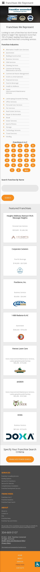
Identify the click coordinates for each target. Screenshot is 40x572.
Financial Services (12, 80)
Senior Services (11, 121)
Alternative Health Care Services (17, 50)
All (26, 170)
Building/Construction (13, 56)
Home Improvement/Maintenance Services (15, 91)
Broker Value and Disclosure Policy (13, 541)
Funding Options (6, 478)
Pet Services (10, 108)
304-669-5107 (10, 532)
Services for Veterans (8, 483)
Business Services (12, 59)
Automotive (10, 53)
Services (20, 562)
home (20, 555)
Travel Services (11, 133)
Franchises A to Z (6, 497)
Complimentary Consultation (10, 486)
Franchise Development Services (11, 488)
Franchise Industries (7, 500)
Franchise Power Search (20, 459)
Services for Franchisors (8, 481)
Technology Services (13, 130)
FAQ (3, 516)
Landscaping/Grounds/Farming (17, 99)
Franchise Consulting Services (10, 476)
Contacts (20, 568)
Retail (8, 118)
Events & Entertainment (14, 77)
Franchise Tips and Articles (9, 521)
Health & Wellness (12, 86)
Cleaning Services (12, 65)
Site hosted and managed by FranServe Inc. (14, 547)
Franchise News (6, 518)
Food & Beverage (12, 83)
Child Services (11, 62)
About (20, 558)
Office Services (11, 102)
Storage (9, 127)
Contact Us (5, 513)
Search (8, 198)
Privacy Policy (6, 543)
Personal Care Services (14, 105)
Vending (9, 137)
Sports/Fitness (11, 124)
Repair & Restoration (13, 114)
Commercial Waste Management (17, 74)
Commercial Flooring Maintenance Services (13, 69)
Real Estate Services (13, 111)
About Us (4, 511)
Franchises (20, 565)
